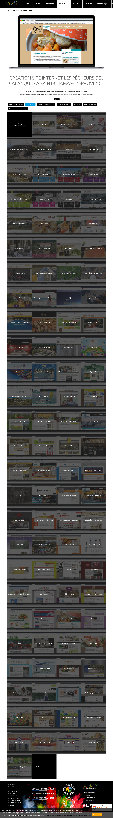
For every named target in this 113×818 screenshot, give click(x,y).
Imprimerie (77, 104)
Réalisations (63, 4)
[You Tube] (84, 806)
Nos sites (13, 793)
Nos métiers (13, 789)
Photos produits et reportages (18, 109)
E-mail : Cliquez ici (89, 800)
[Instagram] (91, 806)
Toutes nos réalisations (16, 104)
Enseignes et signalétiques (46, 104)
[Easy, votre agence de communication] (87, 806)
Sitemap (12, 805)
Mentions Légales (15, 803)
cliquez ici (39, 815)
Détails (39, 124)
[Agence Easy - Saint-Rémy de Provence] (11, 4)
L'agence (12, 786)
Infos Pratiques (15, 798)
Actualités (88, 4)
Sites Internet (30, 104)
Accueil (26, 4)
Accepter (97, 814)
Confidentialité (15, 800)
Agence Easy (101, 806)
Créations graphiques (64, 104)
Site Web (48, 124)
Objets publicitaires (90, 104)
